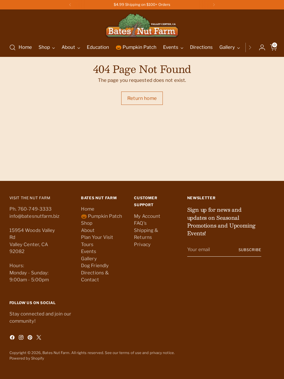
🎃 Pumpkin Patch (101, 216)
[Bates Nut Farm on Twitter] (39, 338)
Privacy (142, 244)
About (88, 230)
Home (87, 209)
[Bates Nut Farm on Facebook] (12, 338)
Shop (86, 223)
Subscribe (250, 249)
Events (89, 251)
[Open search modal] (12, 47)
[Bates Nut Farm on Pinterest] (30, 338)
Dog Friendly (95, 265)
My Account (147, 216)
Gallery (89, 258)
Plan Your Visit (97, 237)
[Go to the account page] (259, 47)
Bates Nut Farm (55, 352)
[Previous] (70, 4)
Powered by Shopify (26, 358)
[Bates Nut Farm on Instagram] (21, 338)
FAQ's (140, 223)
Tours (87, 244)
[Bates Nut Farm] (142, 24)
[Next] (214, 4)
